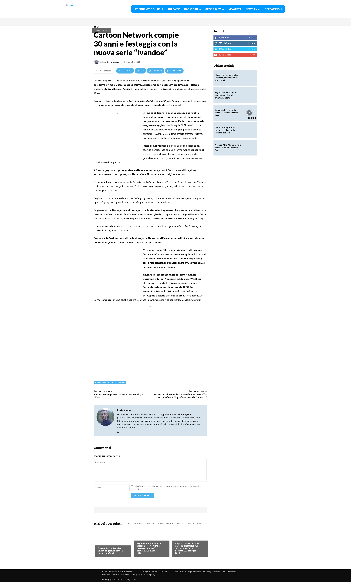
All (129, 524)
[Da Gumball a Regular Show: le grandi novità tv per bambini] (112, 542)
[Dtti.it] (83, 9)
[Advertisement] (117, 134)
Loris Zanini (113, 62)
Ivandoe (121, 382)
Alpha (160, 524)
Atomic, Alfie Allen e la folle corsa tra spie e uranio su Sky (228, 147)
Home (98, 30)
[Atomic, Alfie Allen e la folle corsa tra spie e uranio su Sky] (249, 147)
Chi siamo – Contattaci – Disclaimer (115, 575)
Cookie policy (149, 575)
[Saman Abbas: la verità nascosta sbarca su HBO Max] (249, 112)
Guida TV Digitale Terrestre (147, 572)
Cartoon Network (104, 382)
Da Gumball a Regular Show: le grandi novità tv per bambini (110, 550)
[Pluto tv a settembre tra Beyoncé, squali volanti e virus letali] (249, 77)
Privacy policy (137, 575)
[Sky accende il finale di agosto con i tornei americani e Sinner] (249, 95)
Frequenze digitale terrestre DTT (122, 572)
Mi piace (251, 38)
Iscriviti (251, 55)
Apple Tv (190, 524)
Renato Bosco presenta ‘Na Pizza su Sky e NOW (118, 396)
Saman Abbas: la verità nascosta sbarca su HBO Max (226, 112)
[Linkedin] (118, 431)
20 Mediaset (139, 524)
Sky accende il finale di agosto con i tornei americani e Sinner (225, 95)
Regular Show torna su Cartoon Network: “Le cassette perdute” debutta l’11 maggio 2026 (148, 548)
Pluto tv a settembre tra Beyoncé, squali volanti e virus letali (227, 77)
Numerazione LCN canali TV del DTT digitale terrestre (180, 572)
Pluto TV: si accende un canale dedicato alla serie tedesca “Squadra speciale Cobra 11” (180, 396)
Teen (105, 30)
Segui (252, 43)
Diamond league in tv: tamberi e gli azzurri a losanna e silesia (225, 130)
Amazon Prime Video (174, 524)
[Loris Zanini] (96, 62)
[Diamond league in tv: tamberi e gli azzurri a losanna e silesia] (249, 130)
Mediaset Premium (229, 572)
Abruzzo (151, 524)
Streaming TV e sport (211, 572)
